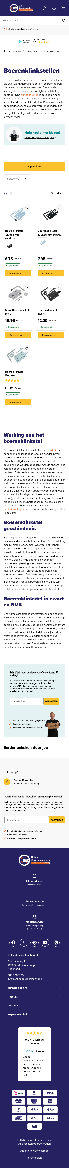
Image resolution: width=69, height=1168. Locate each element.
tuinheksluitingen (14, 509)
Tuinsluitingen (32, 51)
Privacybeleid (34, 1158)
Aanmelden (51, 701)
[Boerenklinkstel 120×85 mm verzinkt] (43, 242)
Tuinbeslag (17, 51)
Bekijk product (15, 273)
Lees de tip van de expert (39, 137)
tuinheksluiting (29, 95)
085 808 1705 (16, 975)
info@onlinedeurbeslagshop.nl (25, 979)
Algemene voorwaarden (34, 1151)
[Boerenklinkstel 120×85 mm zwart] (10, 246)
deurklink (51, 450)
